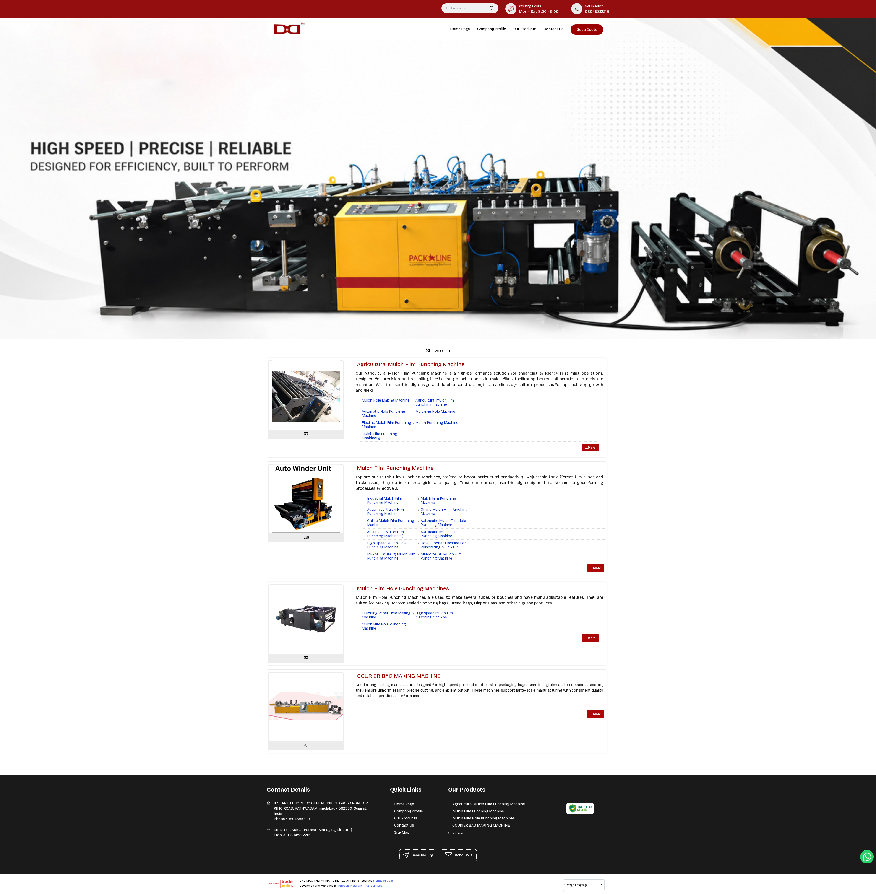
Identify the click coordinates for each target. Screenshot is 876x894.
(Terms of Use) (383, 881)
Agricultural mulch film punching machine (434, 402)
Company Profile (491, 29)
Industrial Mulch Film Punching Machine (384, 500)
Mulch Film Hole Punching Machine (384, 626)
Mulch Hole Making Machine (385, 400)
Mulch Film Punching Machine (395, 468)
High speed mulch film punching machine (434, 615)
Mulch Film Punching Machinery (379, 436)
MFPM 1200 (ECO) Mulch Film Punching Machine (391, 556)
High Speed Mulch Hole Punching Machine (387, 545)
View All (458, 833)
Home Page (460, 29)
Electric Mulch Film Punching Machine (386, 424)
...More (590, 447)
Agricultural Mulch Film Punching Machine (410, 364)
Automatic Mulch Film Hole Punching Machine (443, 522)
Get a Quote (587, 29)
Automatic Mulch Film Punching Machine (385, 511)
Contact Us (553, 29)
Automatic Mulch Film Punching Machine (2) (385, 534)
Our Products (524, 29)
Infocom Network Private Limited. (360, 886)
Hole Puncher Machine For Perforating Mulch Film (443, 545)
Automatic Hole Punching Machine (383, 413)
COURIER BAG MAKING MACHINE (399, 676)
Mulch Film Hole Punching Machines (403, 588)
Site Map (401, 832)
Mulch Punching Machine (436, 422)
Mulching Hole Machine (435, 411)
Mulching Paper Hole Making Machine (386, 615)
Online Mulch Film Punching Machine (444, 511)
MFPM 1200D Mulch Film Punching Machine (441, 556)
